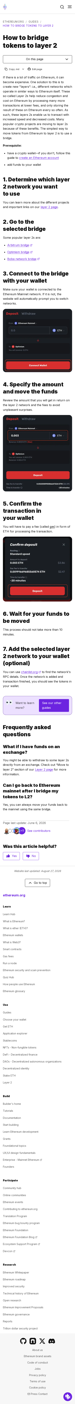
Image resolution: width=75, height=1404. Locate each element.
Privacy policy (37, 1375)
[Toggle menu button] (70, 7)
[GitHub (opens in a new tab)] (23, 1341)
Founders (8, 1166)
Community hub (12, 1188)
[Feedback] (67, 1396)
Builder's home (12, 1103)
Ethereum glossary (14, 991)
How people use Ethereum (19, 984)
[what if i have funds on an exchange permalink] (1, 749)
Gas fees (8, 956)
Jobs (38, 1368)
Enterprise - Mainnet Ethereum (22, 1159)
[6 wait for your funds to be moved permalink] (1, 617)
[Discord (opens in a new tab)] (51, 1341)
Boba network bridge (23, 259)
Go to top (40, 883)
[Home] (5, 7)
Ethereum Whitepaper (16, 1272)
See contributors (38, 831)
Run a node (10, 963)
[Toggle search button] (62, 7)
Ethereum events (13, 1202)
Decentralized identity (16, 1068)
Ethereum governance (16, 1314)
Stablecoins (10, 1040)
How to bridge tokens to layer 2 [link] (28, 25)
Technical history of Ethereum (21, 1293)
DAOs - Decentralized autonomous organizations (32, 1061)
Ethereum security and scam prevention (26, 970)
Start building (11, 1124)
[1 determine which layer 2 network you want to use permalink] (1, 186)
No (34, 856)
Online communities (14, 1195)
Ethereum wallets (13, 935)
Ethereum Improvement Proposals (23, 1307)
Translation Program (15, 1216)
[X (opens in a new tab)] (42, 1341)
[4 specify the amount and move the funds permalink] (1, 388)
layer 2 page (49, 207)
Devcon (9, 1251)
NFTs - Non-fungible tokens (19, 1047)
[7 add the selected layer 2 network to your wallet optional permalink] (1, 656)
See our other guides (52, 705)
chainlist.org (31, 672)
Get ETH (8, 1026)
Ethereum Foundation (15, 1230)
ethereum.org (13, 21)
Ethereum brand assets (37, 1356)
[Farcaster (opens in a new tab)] (32, 1341)
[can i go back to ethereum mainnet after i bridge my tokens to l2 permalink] (1, 791)
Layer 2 (7, 1082)
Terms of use (38, 1381)
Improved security (14, 1286)
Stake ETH (9, 1075)
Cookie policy (37, 1387)
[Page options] (23, 69)
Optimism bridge (20, 252)
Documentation (12, 1117)
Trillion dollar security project (20, 1328)
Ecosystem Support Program (21, 1244)
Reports (7, 1321)
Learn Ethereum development (20, 1131)
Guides (33, 21)
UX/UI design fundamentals (19, 1152)
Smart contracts (12, 949)
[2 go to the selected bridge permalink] (1, 225)
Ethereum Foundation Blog (20, 1237)
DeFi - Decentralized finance (20, 1054)
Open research (12, 1300)
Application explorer (15, 1033)
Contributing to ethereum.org (20, 1209)
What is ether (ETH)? (15, 928)
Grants (7, 1138)
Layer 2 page (44, 769)
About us (37, 1349)
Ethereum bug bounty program (21, 1223)
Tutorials (8, 1110)
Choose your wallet (14, 1019)
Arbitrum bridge (19, 245)
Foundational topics (14, 1145)
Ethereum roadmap (14, 1279)
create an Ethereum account (39, 158)
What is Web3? (12, 942)
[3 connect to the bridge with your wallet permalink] (1, 277)
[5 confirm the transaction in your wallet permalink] (1, 510)
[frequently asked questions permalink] (1, 731)
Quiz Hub (8, 977)
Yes (14, 856)
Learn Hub (9, 914)
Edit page (35, 69)
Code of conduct (37, 1362)
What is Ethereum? (14, 921)
